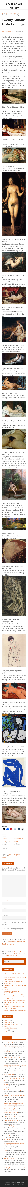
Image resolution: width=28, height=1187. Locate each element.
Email (5, 908)
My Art (6, 1030)
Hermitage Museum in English (13, 1057)
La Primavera (5, 847)
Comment (7, 874)
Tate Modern (7, 1139)
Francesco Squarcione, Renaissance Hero (6, 840)
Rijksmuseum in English (11, 1120)
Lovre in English (9, 1074)
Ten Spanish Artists (17, 951)
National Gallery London (11, 1109)
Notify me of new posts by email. (14, 929)
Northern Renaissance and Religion (15, 1010)
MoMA (6, 1084)
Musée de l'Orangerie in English (13, 1090)
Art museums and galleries (12, 1024)
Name (6, 901)
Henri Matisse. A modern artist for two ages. (18, 840)
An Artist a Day (8, 998)
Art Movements (8, 1022)
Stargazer (21, 1184)
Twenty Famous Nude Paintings (13, 981)
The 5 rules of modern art (11, 991)
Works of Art (16, 854)
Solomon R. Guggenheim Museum (14, 1126)
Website (6, 915)
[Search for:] (14, 961)
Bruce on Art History (18, 1182)
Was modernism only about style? (14, 1000)
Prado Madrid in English (11, 1116)
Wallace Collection (9, 1158)
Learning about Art (10, 1028)
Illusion (6, 989)
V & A (5, 1150)
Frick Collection (9, 1051)
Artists (10, 854)
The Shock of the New (10, 993)
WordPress (13, 1184)
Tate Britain (7, 1135)
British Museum (9, 1042)
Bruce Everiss (11, 856)
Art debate (7, 1020)
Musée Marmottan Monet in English (15, 1095)
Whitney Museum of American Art (14, 1168)
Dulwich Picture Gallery (11, 1046)
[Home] (3, 13)
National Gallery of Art (11, 1112)
